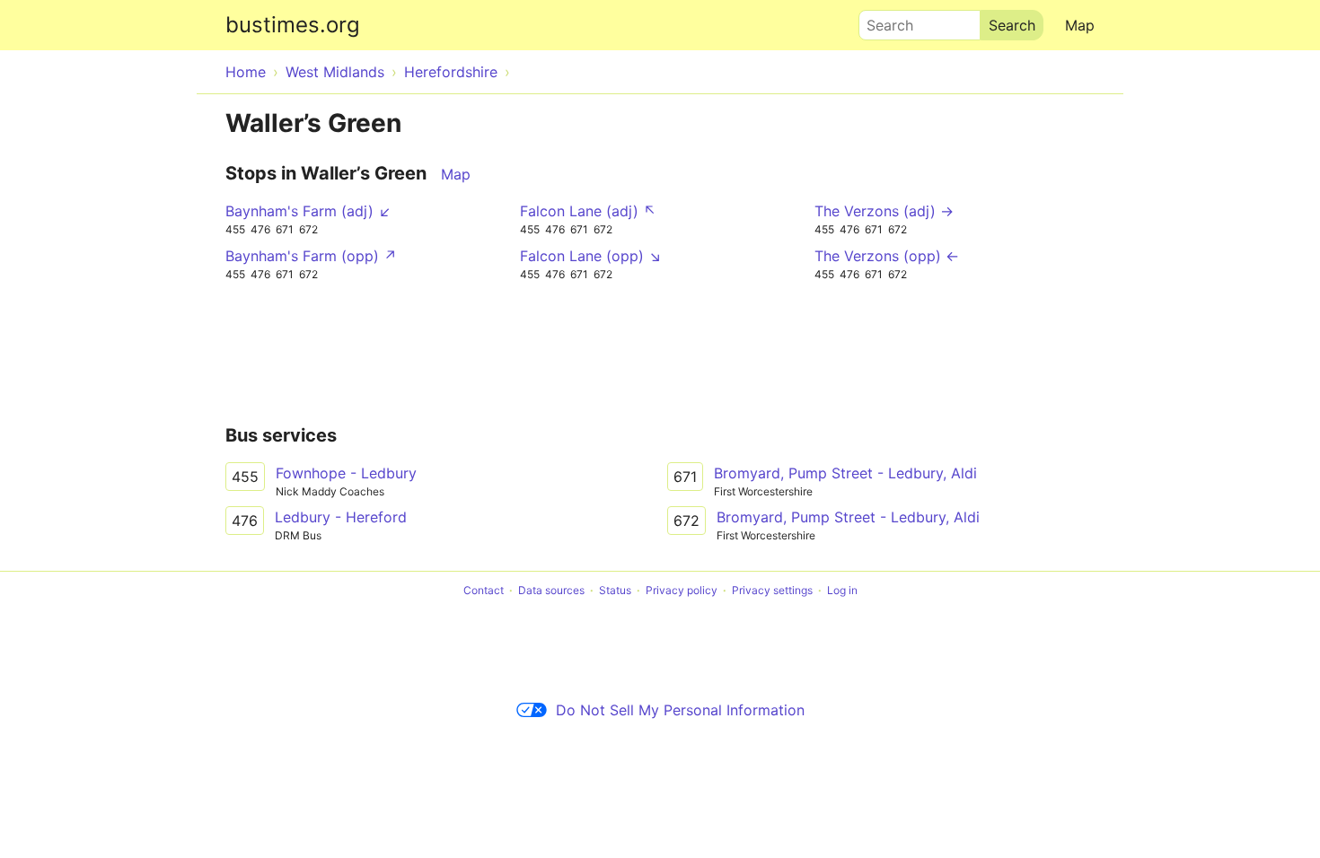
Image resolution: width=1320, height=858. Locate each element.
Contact (483, 590)
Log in (842, 590)
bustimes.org (292, 25)
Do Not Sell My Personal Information (680, 710)
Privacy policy (681, 590)
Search (881, 21)
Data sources (551, 590)
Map (1080, 25)
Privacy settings (772, 590)
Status (615, 590)
